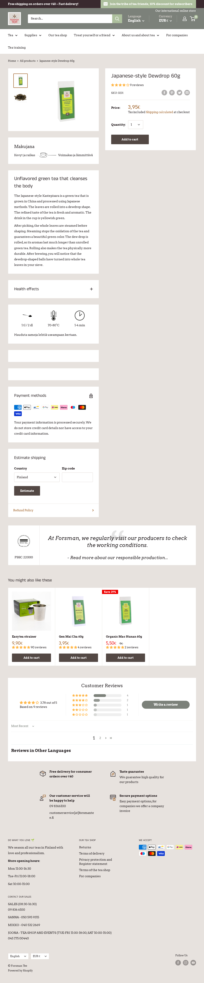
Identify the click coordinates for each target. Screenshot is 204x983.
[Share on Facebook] (164, 92)
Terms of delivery (92, 853)
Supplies (31, 35)
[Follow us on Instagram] (185, 962)
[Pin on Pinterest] (172, 92)
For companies (177, 35)
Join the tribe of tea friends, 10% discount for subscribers (151, 4)
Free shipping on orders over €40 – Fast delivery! (43, 4)
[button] (120, 85)
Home (12, 60)
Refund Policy (23, 510)
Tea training (17, 47)
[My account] (185, 19)
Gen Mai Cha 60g (71, 636)
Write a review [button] (166, 705)
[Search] (117, 18)
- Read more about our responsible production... (117, 557)
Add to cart (130, 139)
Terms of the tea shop (94, 870)
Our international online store (175, 10)
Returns (85, 847)
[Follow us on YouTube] (193, 962)
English (15, 956)
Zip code (68, 468)
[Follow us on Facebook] (178, 962)
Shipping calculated (159, 112)
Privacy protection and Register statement (95, 862)
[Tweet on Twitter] (179, 92)
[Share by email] (187, 92)
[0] (192, 18)
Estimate (27, 491)
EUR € (36, 956)
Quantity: (118, 124)
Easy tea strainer (24, 636)
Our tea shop (57, 35)
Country (20, 468)
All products (27, 60)
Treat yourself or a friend (92, 35)
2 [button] (100, 738)
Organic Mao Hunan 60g (124, 636)
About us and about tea (138, 35)
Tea (10, 35)
